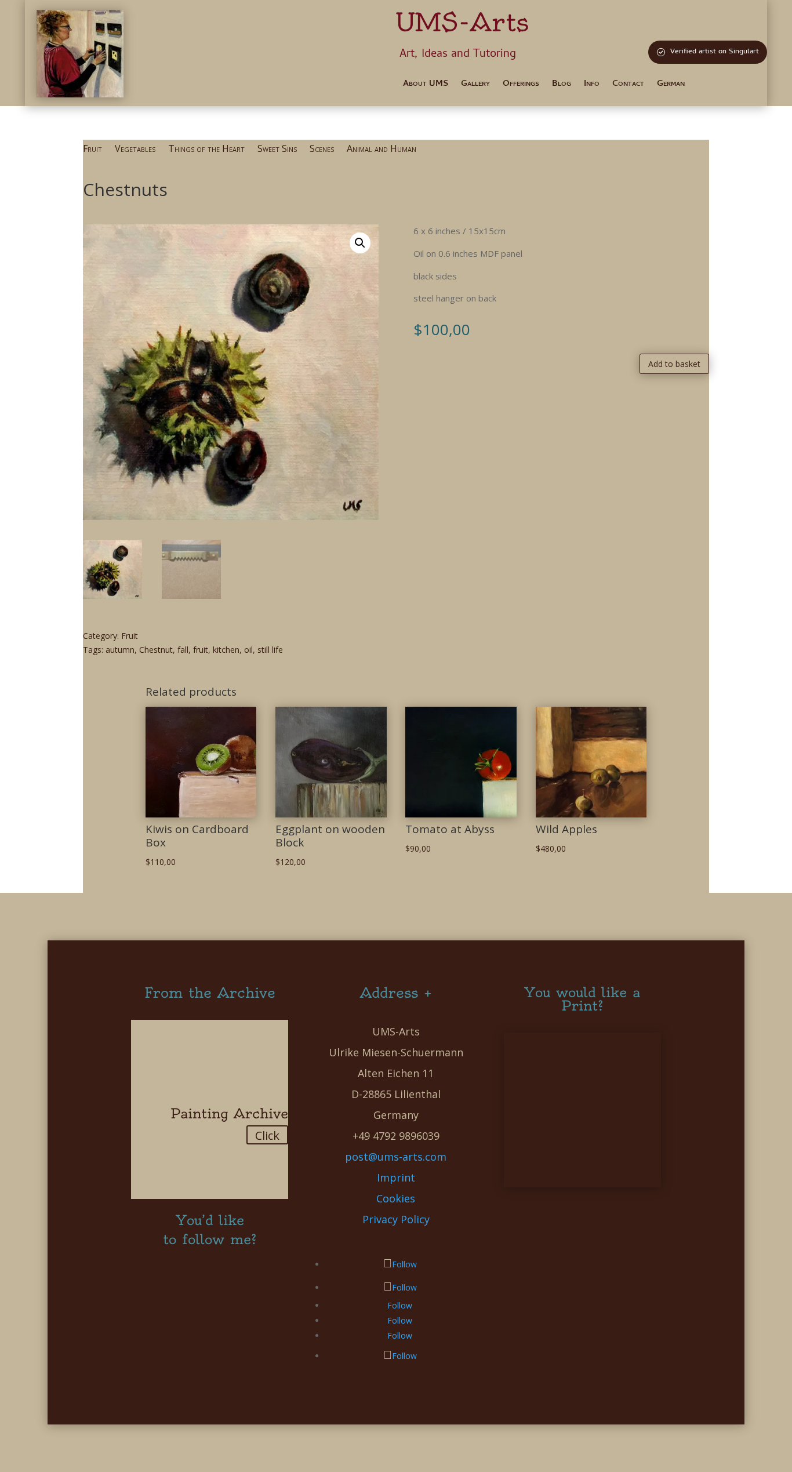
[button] (360, 242)
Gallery (475, 85)
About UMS (425, 85)
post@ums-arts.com (395, 1157)
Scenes (322, 149)
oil (248, 649)
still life (270, 649)
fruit (200, 649)
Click (267, 1135)
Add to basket (674, 363)
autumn (120, 649)
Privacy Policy (396, 1219)
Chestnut (156, 649)
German (671, 85)
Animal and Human (381, 149)
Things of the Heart (206, 149)
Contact (628, 85)
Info (592, 85)
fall (182, 649)
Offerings (521, 85)
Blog (561, 85)
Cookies (395, 1198)
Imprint (396, 1177)
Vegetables (135, 149)
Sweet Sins (277, 149)
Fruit (92, 149)
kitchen (226, 649)
